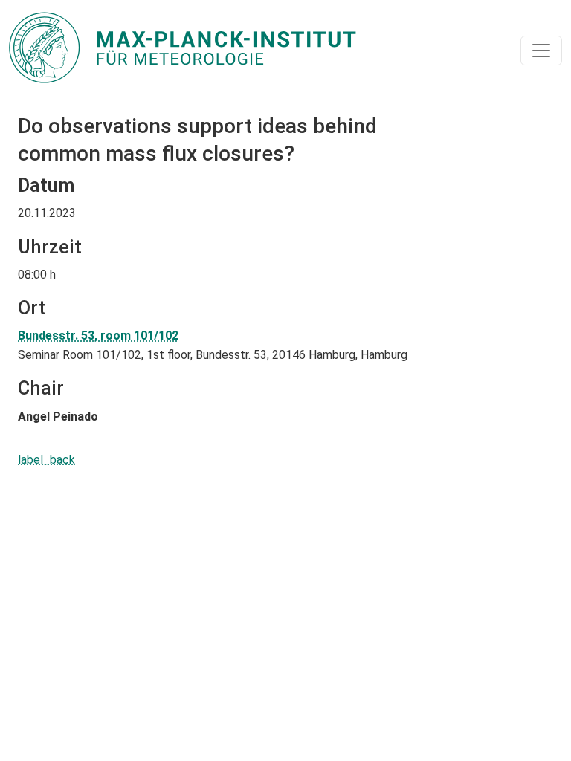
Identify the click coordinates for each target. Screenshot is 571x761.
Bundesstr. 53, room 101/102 (98, 335)
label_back (46, 460)
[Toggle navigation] (541, 50)
